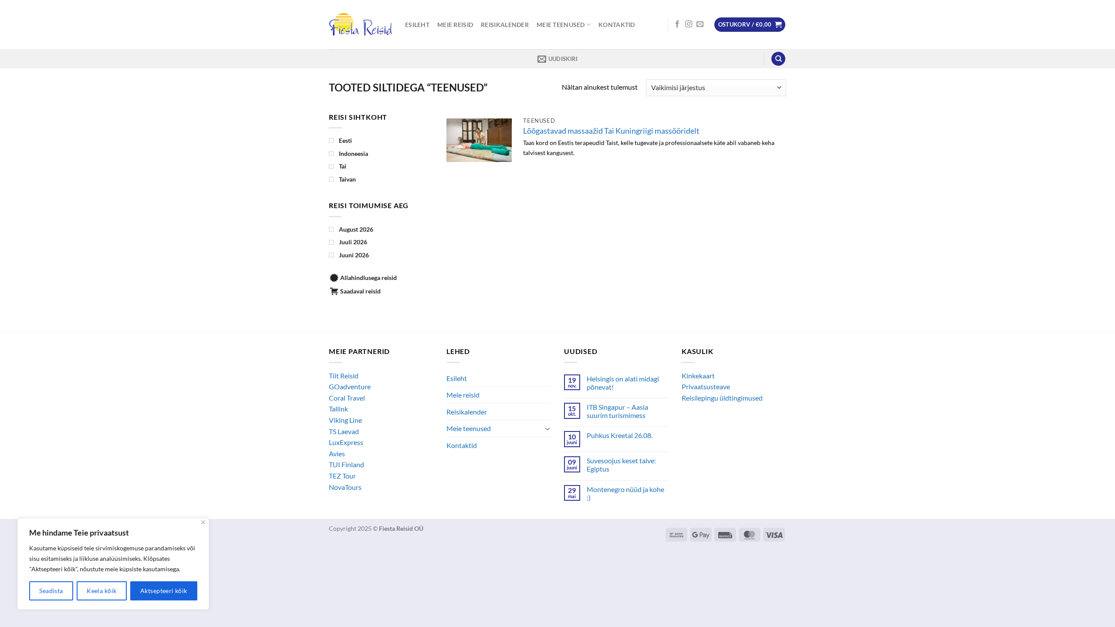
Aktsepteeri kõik (163, 590)
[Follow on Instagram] (688, 24)
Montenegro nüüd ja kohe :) (625, 493)
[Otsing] (778, 59)
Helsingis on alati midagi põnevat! (623, 382)
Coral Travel (347, 398)
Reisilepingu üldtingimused (722, 398)
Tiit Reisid (343, 375)
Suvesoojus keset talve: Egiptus (621, 464)
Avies (337, 453)
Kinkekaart (698, 375)
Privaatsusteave (706, 386)
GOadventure (350, 386)
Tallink (338, 409)
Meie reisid (455, 24)
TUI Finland (346, 464)
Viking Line (345, 420)
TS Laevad (344, 431)
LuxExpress (346, 442)
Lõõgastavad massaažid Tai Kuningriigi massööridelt (611, 130)
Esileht (417, 24)
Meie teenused (561, 24)
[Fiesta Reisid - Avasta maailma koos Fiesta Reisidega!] (360, 24)
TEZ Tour (342, 476)
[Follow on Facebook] (677, 24)
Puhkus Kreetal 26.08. (619, 435)
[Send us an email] (699, 24)
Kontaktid (616, 24)
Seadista (51, 590)
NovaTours (345, 487)
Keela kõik (101, 590)
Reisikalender (505, 24)
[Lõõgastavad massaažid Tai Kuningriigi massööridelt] (479, 140)
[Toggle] (547, 428)
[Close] (203, 522)
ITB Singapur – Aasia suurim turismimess (617, 411)
